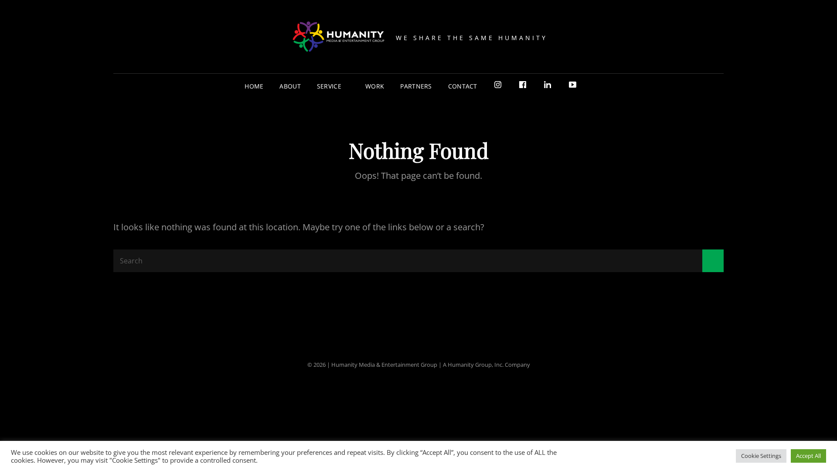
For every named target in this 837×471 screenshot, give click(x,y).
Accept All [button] (808, 456)
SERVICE (329, 86)
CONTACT (462, 86)
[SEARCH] (591, 86)
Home (254, 86)
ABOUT (289, 86)
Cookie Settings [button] (761, 456)
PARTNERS (416, 86)
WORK (374, 86)
